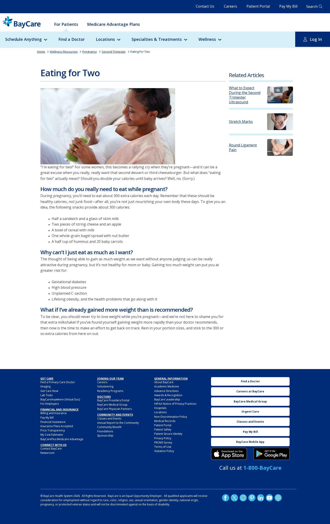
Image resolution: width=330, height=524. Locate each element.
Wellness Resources (64, 52)
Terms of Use (162, 447)
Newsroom (47, 453)
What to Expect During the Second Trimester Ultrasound (244, 95)
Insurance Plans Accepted (56, 426)
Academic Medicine (166, 386)
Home (41, 52)
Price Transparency (52, 430)
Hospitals (160, 408)
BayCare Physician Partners (114, 409)
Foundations (105, 431)
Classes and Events (109, 418)
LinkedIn (260, 497)
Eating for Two (70, 73)
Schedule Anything (23, 39)
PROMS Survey (163, 442)
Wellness (207, 39)
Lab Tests (46, 395)
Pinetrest (251, 497)
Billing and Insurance (53, 413)
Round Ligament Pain (243, 147)
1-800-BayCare (262, 467)
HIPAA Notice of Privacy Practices (175, 404)
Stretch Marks (241, 121)
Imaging (45, 386)
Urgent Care (250, 411)
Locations (105, 39)
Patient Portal (258, 6)
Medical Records (164, 421)
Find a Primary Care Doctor (57, 382)
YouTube (269, 497)
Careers (230, 6)
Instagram (243, 497)
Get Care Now (49, 391)
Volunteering (105, 386)
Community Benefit (109, 427)
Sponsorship (105, 435)
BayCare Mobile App (250, 442)
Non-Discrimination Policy (170, 417)
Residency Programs (110, 391)
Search (312, 6)
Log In (316, 39)
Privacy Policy (162, 438)
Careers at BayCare (250, 391)
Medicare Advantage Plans (113, 24)
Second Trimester (114, 52)
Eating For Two (140, 52)
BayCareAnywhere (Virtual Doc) (60, 399)
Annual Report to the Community (118, 423)
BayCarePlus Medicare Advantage (61, 439)
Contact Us (205, 6)
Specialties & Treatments (157, 39)
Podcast (278, 497)
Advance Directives (166, 391)
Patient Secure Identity (168, 434)
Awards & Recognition (168, 395)
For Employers (49, 404)
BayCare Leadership (167, 399)
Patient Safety (162, 429)
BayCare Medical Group (112, 405)
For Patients (66, 24)
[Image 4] (272, 454)
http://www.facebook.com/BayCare (225, 497)
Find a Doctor (71, 39)
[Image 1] (107, 126)
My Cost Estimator (51, 435)
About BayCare (164, 382)
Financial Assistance (53, 422)
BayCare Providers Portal (113, 400)
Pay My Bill (288, 6)
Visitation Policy (164, 451)
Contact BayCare (51, 448)
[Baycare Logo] (21, 22)
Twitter (234, 497)
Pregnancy (89, 52)
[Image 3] (229, 454)
